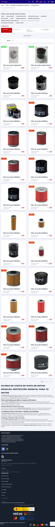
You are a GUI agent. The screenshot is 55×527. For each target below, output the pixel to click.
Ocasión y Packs (19, 22)
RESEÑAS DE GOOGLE (6, 460)
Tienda (7, 5)
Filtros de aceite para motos (7, 68)
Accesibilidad (4, 498)
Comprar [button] (21, 67)
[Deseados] (33, 2)
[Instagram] (7, 449)
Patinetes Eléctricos (21, 18)
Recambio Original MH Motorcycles (10, 20)
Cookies (3, 495)
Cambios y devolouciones (6, 484)
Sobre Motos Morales (6, 486)
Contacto (3, 501)
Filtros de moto (35, 5)
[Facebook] (3, 449)
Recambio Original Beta (34, 18)
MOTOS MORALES (5, 433)
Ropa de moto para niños (7, 22)
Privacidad (3, 492)
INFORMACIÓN (5, 473)
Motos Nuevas (4, 18)
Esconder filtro (27, 35)
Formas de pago (4, 481)
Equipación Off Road (33, 16)
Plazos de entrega (5, 478)
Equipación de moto (21, 16)
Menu (52, 1)
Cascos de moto (10, 16)
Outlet (12, 18)
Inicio (2, 5)
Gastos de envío (4, 475)
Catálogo (5, 29)
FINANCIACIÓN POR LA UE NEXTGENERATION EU (13, 502)
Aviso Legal (3, 489)
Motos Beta (43, 16)
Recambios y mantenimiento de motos (20, 5)
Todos (2, 16)
